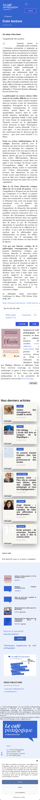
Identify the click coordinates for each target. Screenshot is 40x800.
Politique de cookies (19, 797)
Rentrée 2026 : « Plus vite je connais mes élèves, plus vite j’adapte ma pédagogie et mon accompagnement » (26, 484)
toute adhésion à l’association (31, 346)
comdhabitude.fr (10, 691)
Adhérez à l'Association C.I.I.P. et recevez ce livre (25, 576)
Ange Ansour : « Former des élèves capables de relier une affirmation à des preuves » (26, 510)
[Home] (11, 13)
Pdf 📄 (34, 324)
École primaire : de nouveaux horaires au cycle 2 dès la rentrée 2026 (26, 533)
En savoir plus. (27, 379)
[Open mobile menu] (27, 4)
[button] (37, 761)
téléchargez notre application (18, 719)
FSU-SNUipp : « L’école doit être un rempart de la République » (26, 433)
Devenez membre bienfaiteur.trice (25, 587)
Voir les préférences (20, 792)
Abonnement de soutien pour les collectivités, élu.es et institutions (25, 620)
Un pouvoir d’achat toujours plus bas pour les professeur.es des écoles (26, 457)
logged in (16, 559)
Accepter (20, 782)
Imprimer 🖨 (22, 324)
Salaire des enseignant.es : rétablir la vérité (26, 412)
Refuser (20, 787)
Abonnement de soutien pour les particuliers (25, 608)
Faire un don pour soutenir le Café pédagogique (25, 598)
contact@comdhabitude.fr (14, 689)
